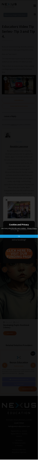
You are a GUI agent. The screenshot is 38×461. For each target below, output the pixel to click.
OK (19, 236)
